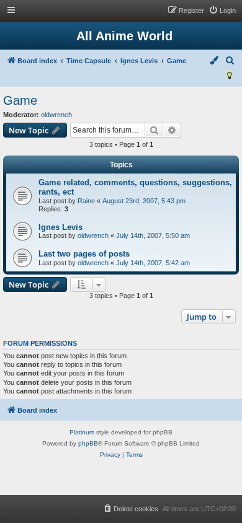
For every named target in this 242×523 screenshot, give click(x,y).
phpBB (88, 443)
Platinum (81, 432)
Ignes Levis (60, 227)
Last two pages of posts (84, 253)
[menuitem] (222, 10)
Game (20, 100)
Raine (86, 200)
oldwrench (56, 114)
